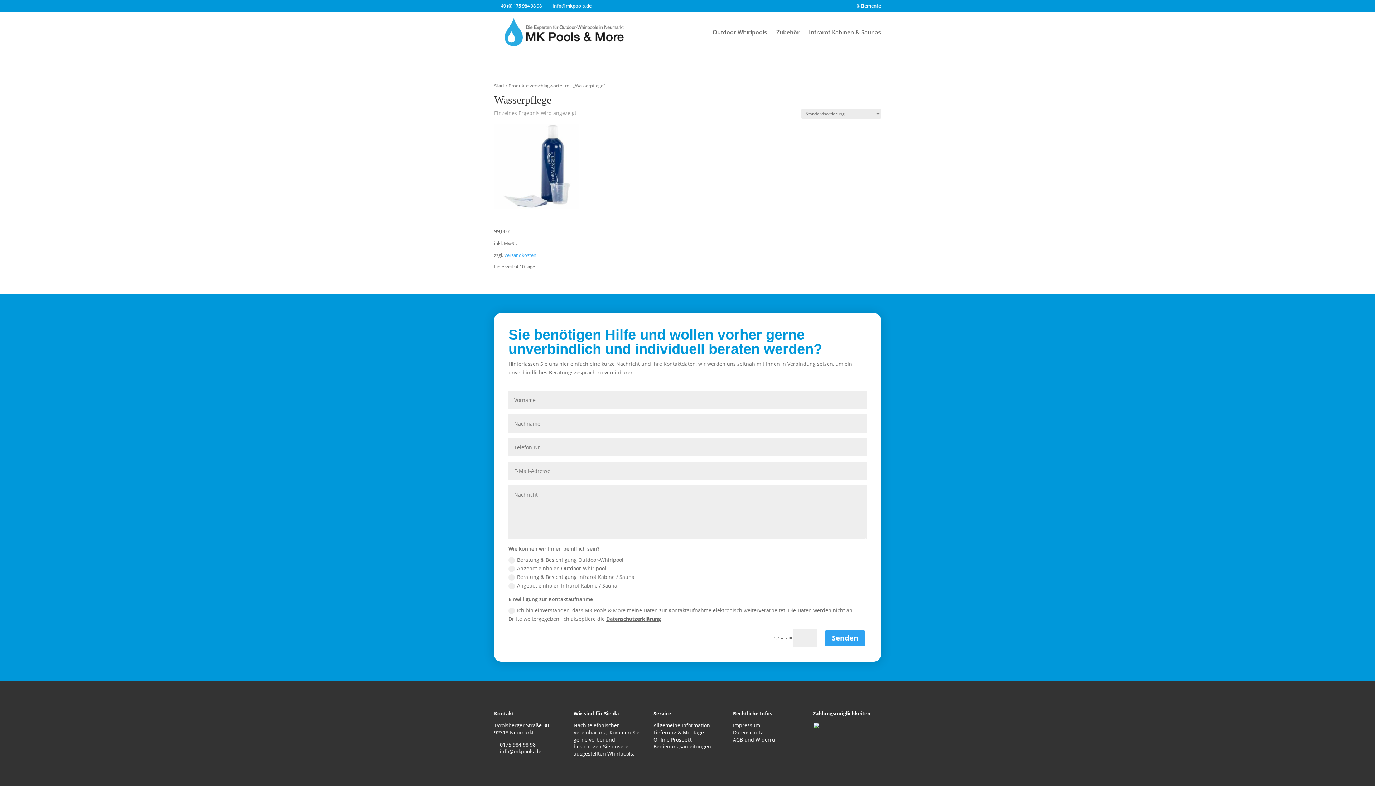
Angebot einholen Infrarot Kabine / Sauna (567, 585)
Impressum (746, 725)
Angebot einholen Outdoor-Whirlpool (561, 568)
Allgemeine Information (681, 725)
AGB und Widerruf (755, 739)
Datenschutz (748, 732)
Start (499, 85)
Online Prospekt (672, 739)
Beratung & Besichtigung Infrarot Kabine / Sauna (576, 577)
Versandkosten (520, 255)
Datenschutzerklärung (633, 618)
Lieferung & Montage (678, 732)
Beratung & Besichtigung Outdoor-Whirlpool (570, 559)
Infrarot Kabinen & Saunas (845, 33)
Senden (845, 638)
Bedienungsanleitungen (682, 746)
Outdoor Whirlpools (740, 33)
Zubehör (788, 33)
